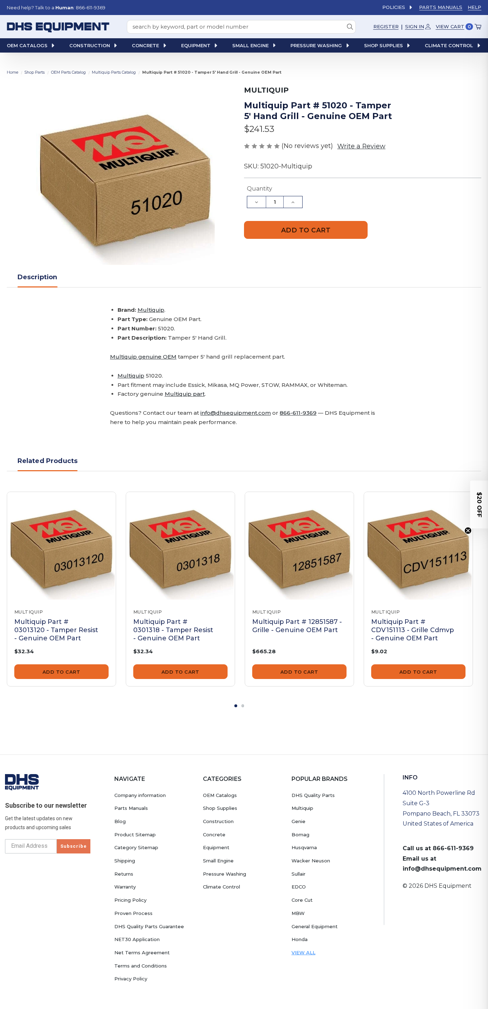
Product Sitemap (135, 834)
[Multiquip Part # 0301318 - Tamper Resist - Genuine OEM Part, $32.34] (180, 546)
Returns (123, 874)
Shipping (124, 860)
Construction (218, 821)
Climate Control (221, 887)
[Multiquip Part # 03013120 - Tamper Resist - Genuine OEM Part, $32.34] (61, 546)
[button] (479, 504)
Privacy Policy (130, 978)
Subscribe (73, 846)
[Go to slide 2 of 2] (242, 705)
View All (303, 952)
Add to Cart (61, 672)
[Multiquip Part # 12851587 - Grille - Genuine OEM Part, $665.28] (299, 546)
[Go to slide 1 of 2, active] (235, 705)
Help (474, 7)
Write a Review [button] (361, 146)
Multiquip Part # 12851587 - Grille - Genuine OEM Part (297, 626)
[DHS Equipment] (22, 782)
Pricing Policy (130, 900)
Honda (300, 939)
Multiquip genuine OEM (143, 356)
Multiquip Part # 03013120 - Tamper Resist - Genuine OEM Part (56, 630)
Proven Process (133, 913)
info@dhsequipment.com (235, 412)
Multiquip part (185, 393)
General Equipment (315, 926)
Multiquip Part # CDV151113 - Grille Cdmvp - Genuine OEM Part (412, 630)
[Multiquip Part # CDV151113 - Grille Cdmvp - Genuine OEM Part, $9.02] (418, 546)
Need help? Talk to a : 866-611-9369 (56, 7)
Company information (140, 795)
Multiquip (151, 309)
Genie (298, 821)
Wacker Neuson (311, 860)
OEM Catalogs (220, 795)
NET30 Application (137, 939)
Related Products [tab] (48, 460)
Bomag (300, 834)
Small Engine (218, 860)
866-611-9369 (298, 412)
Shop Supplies (220, 808)
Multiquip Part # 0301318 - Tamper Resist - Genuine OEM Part (173, 630)
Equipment (216, 847)
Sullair (298, 874)
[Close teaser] (468, 530)
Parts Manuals (440, 7)
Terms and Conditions (140, 966)
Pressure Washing (224, 874)
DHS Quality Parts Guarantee (149, 926)
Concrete (214, 834)
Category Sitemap (136, 847)
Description (38, 277)
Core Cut (302, 900)
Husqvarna (304, 847)
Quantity (259, 188)
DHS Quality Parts (313, 795)
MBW (298, 913)
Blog (120, 821)
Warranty (125, 887)
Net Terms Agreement (142, 952)
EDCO (299, 887)
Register (386, 26)
